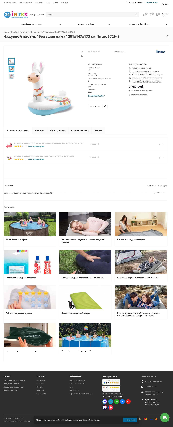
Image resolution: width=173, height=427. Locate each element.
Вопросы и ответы (76, 383)
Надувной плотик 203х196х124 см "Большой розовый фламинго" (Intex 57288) (48, 143)
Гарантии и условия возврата (81, 393)
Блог (71, 387)
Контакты (40, 383)
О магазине (41, 380)
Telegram (110, 401)
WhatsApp (116, 401)
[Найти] (136, 14)
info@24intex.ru (151, 387)
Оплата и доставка (77, 380)
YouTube (128, 401)
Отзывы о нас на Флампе (112, 393)
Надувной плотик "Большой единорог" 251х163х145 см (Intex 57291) (44, 156)
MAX (104, 401)
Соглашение (41, 393)
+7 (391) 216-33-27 (153, 381)
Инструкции (74, 390)
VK (122, 401)
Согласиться (130, 420)
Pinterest (104, 407)
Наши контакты (148, 376)
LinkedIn (110, 407)
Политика (40, 390)
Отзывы (39, 387)
